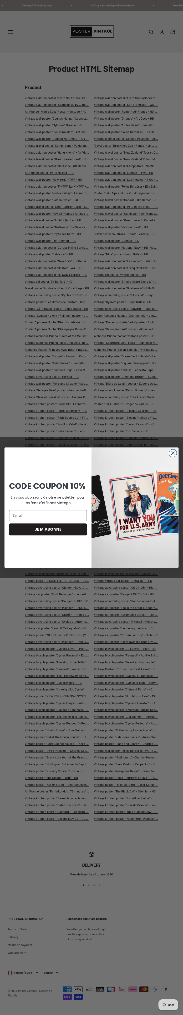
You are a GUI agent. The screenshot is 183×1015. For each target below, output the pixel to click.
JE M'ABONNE (48, 529)
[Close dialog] (173, 453)
